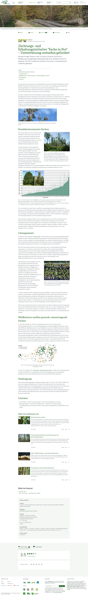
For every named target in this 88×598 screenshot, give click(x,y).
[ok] (36, 564)
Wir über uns (3, 585)
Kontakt (2, 583)
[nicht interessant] (31, 564)
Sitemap (9, 581)
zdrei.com (18, 593)
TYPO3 (8, 594)
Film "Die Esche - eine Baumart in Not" (30, 493)
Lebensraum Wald (40, 2)
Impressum (9, 585)
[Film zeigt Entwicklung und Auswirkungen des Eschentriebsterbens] (24, 442)
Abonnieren (62, 586)
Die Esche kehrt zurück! (38, 417)
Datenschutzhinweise (58, 592)
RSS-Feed (17, 585)
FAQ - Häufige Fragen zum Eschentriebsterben (44, 453)
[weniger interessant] (34, 564)
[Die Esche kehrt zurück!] (24, 424)
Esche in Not (36, 236)
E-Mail (21, 523)
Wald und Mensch (49, 2)
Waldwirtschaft (32, 2)
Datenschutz (10, 583)
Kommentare (38, 546)
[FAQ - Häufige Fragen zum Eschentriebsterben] (24, 458)
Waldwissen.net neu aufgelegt (73, 585)
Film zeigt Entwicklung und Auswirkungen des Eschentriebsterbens (45, 436)
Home (2, 581)
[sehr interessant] (41, 564)
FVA (64, 591)
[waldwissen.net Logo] (6, 2)
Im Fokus (13, 2)
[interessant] (39, 564)
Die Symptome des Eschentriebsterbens (42, 468)
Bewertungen (25, 546)
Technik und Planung (20, 2)
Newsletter (50, 581)
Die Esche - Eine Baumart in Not (43, 370)
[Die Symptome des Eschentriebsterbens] (24, 475)
